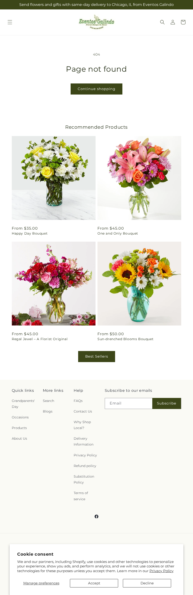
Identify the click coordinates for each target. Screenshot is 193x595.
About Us (19, 438)
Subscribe (166, 403)
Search (48, 401)
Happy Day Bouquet (30, 233)
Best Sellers (96, 356)
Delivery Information (83, 441)
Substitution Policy (84, 479)
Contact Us (83, 411)
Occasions (20, 417)
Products (19, 428)
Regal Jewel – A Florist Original (40, 339)
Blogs (47, 411)
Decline (147, 583)
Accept (94, 583)
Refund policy (85, 466)
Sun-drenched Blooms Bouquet (125, 339)
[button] (10, 22)
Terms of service (81, 496)
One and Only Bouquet (117, 233)
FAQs (78, 401)
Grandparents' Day (23, 404)
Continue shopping (96, 89)
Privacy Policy (161, 571)
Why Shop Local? (82, 425)
